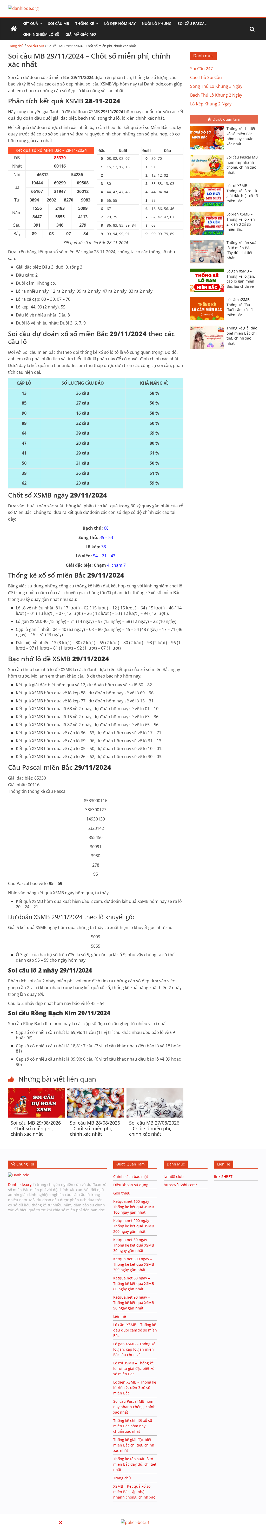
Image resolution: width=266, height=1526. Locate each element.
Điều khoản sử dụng (130, 1184)
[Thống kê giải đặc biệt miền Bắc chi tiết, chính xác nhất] (208, 326)
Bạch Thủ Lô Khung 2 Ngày (216, 95)
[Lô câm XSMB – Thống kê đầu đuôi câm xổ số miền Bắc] (208, 297)
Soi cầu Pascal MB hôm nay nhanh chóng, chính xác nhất (242, 165)
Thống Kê (84, 23)
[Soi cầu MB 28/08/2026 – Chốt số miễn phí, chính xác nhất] (95, 1091)
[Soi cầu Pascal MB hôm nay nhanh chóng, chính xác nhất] (208, 155)
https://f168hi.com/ (180, 1184)
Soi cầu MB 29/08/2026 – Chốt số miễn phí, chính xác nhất (36, 1128)
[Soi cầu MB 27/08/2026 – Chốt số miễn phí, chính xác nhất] (155, 1091)
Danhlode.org (20, 1184)
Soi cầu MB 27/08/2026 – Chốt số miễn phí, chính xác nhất (154, 1128)
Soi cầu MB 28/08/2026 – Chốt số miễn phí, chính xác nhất (95, 1128)
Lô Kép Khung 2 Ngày (210, 104)
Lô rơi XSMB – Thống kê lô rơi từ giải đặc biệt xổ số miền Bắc (242, 193)
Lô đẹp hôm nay (120, 23)
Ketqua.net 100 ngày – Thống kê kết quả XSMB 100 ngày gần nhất (133, 1207)
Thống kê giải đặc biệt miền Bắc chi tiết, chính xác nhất (242, 336)
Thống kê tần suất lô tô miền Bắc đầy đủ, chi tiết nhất (242, 250)
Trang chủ (15, 46)
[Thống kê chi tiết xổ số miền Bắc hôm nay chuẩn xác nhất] (208, 126)
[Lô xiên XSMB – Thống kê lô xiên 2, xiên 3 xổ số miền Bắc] (208, 212)
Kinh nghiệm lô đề (41, 34)
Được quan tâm (226, 119)
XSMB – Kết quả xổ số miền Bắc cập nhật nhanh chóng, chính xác (134, 1492)
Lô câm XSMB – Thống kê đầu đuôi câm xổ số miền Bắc (239, 307)
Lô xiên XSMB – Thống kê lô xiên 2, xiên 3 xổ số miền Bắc (241, 222)
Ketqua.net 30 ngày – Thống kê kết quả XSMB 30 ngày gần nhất (133, 1245)
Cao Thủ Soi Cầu (206, 77)
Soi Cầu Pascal (192, 23)
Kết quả (30, 23)
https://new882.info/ (64, 1516)
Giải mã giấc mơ (80, 34)
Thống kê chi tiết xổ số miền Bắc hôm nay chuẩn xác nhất (241, 136)
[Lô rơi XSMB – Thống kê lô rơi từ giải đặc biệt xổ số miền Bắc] (208, 183)
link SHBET (223, 1176)
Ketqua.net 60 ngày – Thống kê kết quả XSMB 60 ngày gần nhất (133, 1283)
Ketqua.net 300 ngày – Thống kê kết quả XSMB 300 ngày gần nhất (133, 1264)
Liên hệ (119, 1316)
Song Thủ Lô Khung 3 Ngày (216, 86)
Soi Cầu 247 (201, 68)
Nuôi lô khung (156, 23)
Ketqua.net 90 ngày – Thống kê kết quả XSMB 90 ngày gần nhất (133, 1303)
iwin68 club (174, 1176)
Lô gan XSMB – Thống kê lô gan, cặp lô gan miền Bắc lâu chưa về (241, 279)
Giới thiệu (121, 1193)
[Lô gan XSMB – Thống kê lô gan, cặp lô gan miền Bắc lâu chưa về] (208, 269)
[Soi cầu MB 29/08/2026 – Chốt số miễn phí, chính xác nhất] (36, 1091)
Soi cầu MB (58, 23)
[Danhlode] (18, 1174)
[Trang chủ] (13, 29)
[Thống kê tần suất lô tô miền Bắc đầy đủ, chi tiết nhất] (208, 240)
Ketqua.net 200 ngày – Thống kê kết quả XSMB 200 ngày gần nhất (133, 1226)
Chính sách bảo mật (131, 1176)
